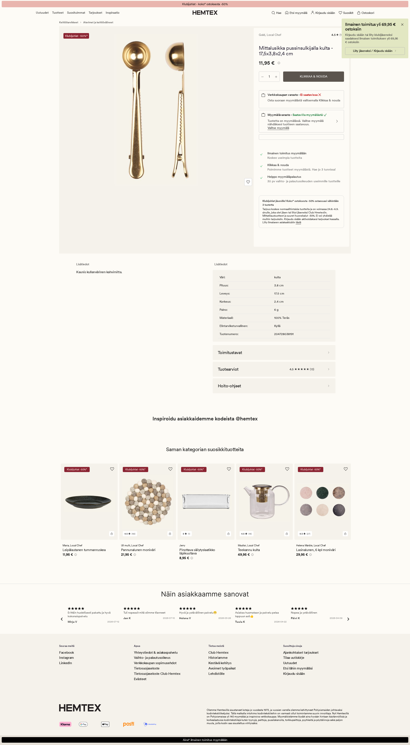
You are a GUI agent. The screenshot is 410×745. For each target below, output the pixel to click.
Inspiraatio (112, 12)
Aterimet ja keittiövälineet (98, 22)
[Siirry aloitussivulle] (205, 12)
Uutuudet (42, 12)
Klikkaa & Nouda (313, 76)
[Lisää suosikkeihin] (248, 182)
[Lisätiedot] (278, 64)
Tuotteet (58, 12)
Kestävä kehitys (219, 663)
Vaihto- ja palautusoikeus (152, 658)
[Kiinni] (402, 24)
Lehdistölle (216, 674)
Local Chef (274, 34)
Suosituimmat (76, 12)
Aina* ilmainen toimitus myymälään (205, 740)
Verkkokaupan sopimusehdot (155, 663)
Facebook (66, 652)
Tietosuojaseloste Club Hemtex (157, 674)
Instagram (66, 658)
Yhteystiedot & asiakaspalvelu (156, 652)
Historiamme (217, 658)
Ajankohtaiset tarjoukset (301, 652)
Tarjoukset (95, 12)
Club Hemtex (218, 652)
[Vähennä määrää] (262, 76)
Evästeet (140, 679)
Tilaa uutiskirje (293, 658)
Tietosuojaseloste (147, 668)
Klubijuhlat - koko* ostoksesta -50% (205, 4)
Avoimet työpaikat (222, 668)
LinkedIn (65, 663)
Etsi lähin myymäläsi (298, 668)
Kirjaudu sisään (294, 674)
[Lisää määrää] (276, 76)
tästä (298, 222)
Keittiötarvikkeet (68, 22)
